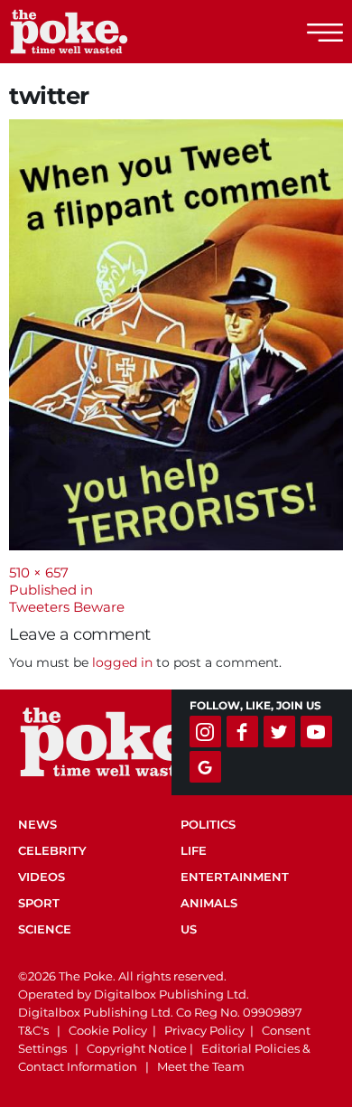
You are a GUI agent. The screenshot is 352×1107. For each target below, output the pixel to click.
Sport (39, 903)
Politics (208, 824)
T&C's (33, 1030)
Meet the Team (201, 1066)
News (37, 824)
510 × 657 (39, 572)
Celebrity (52, 850)
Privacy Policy (204, 1030)
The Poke (113, 31)
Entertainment (235, 876)
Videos (41, 876)
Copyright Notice (137, 1048)
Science (44, 929)
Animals (209, 903)
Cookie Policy (108, 1030)
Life (194, 850)
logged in (122, 662)
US (189, 929)
